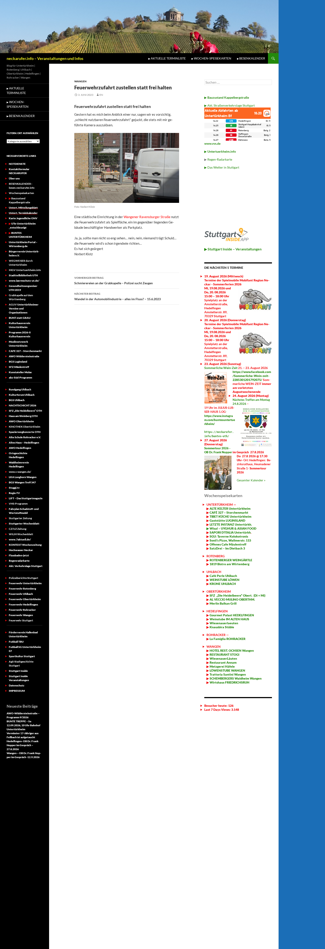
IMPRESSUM (17, 690)
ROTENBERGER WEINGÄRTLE (231, 560)
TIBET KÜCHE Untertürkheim (230, 516)
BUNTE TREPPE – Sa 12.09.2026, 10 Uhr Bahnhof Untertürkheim (23, 725)
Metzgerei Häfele (222, 666)
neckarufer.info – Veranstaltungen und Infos (45, 58)
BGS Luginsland (18, 361)
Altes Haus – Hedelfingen (24, 442)
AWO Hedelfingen (20, 448)
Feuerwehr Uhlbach (21, 594)
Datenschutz (16, 685)
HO (211, 650)
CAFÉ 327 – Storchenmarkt (229, 512)
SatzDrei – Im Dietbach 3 (227, 548)
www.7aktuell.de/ (20, 539)
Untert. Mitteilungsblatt (23, 207)
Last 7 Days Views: (217, 709)
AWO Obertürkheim (21, 421)
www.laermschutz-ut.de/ (24, 280)
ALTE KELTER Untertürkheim (230, 508)
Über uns (14, 178)
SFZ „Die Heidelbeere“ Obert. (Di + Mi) (237, 595)
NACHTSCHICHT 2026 (22, 405)
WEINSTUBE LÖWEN (224, 580)
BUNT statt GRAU (20, 317)
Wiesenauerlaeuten (224, 623)
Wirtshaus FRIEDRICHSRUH (229, 682)
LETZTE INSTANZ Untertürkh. (231, 524)
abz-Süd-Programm (20, 377)
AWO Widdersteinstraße (24, 356)
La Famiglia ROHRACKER (227, 639)
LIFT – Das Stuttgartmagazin (25, 498)
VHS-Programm (18, 503)
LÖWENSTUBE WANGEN (227, 670)
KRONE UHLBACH (222, 584)
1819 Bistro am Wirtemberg (229, 564)
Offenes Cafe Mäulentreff (227, 544)
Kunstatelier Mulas (20, 372)
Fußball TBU (16, 641)
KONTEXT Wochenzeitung (25, 544)
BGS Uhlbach (17, 400)
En (101, 94)
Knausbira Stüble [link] (222, 627)
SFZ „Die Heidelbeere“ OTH (25, 410)
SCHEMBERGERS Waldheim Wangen (236, 678)
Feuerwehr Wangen (21, 615)
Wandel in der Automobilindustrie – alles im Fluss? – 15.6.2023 (117, 296)
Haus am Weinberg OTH (23, 416)
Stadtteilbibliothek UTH (23, 275)
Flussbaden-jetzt (19, 555)
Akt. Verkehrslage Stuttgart (25, 566)
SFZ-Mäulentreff (19, 367)
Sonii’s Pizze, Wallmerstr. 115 (230, 540)
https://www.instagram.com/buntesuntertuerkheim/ (219, 420)
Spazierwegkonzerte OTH (24, 432)
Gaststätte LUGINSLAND (227, 520)
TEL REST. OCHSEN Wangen (234, 650)
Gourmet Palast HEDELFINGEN (232, 615)
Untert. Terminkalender (23, 213)
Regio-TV (14, 493)
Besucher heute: (216, 705)
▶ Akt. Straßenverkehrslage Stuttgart (229, 105)
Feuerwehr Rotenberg (22, 588)
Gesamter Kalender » (251, 480)
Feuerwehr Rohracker (22, 609)
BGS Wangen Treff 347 (22, 482)
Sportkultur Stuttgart (22, 656)
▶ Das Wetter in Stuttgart (221, 167)
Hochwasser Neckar (21, 550)
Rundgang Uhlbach (20, 389)
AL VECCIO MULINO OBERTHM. (232, 599)
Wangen (80, 81)
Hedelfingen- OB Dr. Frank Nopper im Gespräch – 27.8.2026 (22, 745)
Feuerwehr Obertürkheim (25, 599)
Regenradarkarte (19, 560)
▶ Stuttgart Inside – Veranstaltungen (233, 249)
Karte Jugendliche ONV (23, 218)
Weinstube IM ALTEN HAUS (229, 619)
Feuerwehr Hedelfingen (23, 604)
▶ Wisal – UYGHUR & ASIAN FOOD (231, 528)
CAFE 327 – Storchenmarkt (25, 351)
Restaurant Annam (223, 662)
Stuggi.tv (14, 487)
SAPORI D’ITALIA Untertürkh (230, 532)
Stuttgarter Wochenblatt (24, 523)
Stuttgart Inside (18, 670)
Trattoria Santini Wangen (227, 674)
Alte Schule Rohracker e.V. (25, 437)
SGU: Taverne (228, 536)
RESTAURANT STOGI (224, 654)
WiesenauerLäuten (223, 658)
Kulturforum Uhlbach (21, 394)
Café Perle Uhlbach (223, 576)
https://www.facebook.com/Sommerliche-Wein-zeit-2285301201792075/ (252, 376)
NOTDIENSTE (17, 163)
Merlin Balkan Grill (223, 603)
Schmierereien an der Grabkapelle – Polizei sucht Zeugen (113, 280)
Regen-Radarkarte (219, 159)
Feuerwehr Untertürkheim (25, 583)
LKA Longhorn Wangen (22, 477)
